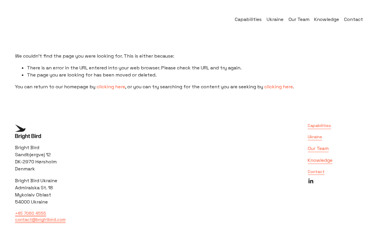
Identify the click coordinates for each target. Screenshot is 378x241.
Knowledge (326, 19)
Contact (353, 19)
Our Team (299, 19)
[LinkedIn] (311, 181)
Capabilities (248, 19)
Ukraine (275, 19)
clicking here (111, 87)
